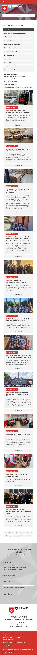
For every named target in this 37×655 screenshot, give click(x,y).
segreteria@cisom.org (8, 645)
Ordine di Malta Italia (12, 9)
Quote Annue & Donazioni (12, 70)
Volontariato (8, 59)
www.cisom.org (6, 644)
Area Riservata (18, 625)
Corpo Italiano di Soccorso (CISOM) (14, 588)
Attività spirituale (9, 62)
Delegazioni (6, 581)
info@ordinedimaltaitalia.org (18, 626)
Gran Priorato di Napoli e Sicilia (13, 569)
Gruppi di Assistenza (10, 51)
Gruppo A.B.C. (8, 40)
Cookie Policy (22, 623)
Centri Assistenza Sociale (12, 44)
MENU (19, 15)
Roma (21, 25)
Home (4, 25)
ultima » (28, 536)
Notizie (6, 29)
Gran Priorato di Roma (13, 25)
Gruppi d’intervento (10, 47)
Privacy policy (14, 623)
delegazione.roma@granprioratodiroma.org (18, 87)
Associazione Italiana (9, 575)
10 (10, 536)
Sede (5, 66)
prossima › (20, 536)
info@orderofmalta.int (8, 652)
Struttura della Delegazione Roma (15, 33)
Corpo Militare (7, 594)
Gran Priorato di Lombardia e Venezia (15, 567)
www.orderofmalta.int (8, 650)
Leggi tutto (18, 125)
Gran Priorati (7, 562)
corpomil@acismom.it (8, 639)
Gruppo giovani (9, 55)
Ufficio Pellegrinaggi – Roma (13, 36)
